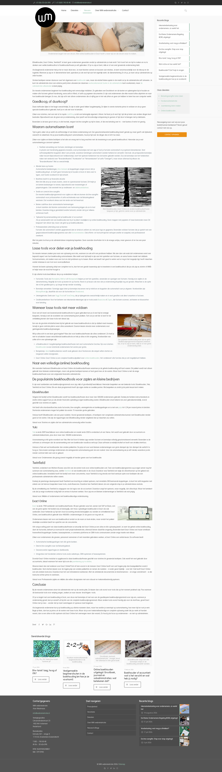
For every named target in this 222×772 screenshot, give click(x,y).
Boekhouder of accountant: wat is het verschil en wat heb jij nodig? (137, 675)
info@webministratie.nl (82, 3)
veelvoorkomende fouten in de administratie (105, 83)
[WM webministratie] (45, 17)
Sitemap (122, 764)
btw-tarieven (62, 169)
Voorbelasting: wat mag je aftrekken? (173, 43)
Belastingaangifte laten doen (172, 96)
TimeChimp (70, 296)
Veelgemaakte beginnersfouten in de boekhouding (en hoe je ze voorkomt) (76, 675)
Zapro (110, 300)
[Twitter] (181, 3)
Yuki (33, 432)
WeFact (63, 279)
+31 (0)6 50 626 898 (43, 3)
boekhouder (81, 80)
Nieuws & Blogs (93, 728)
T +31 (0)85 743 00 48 (62, 3)
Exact (34, 506)
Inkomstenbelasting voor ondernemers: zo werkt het (169, 26)
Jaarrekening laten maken (171, 106)
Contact (90, 733)
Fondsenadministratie (169, 101)
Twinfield (68, 471)
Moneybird (55, 279)
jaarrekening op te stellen (81, 561)
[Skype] (175, 3)
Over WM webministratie (96, 722)
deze (47, 351)
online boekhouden (92, 358)
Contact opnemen (172, 134)
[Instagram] (188, 3)
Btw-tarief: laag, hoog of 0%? (170, 58)
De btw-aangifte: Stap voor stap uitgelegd (171, 50)
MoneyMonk (40, 291)
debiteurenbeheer (81, 187)
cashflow (70, 114)
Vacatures (91, 712)
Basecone (101, 300)
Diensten (90, 717)
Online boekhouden (168, 111)
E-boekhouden (41, 347)
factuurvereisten (78, 233)
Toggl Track (60, 296)
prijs (120, 407)
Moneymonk (73, 279)
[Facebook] (178, 3)
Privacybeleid (92, 706)
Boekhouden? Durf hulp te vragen (171, 70)
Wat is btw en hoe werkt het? (170, 64)
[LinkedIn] (185, 3)
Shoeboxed (79, 291)
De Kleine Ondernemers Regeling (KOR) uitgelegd (171, 35)
